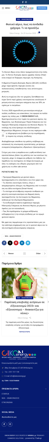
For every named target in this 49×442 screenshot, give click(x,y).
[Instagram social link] (25, 2)
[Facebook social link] (22, 2)
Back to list (24, 253)
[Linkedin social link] (22, 243)
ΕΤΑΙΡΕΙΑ (5, 394)
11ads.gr (38, 438)
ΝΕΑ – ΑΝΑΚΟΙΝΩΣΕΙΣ (10, 398)
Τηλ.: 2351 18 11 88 (12, 372)
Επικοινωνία (42, 8)
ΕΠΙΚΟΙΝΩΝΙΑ (7, 402)
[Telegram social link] (28, 243)
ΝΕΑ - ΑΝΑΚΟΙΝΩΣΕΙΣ (24, 19)
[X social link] (10, 243)
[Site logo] (24, 8)
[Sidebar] (3, 136)
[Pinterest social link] (16, 243)
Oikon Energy (15, 33)
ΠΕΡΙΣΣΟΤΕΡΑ (24, 332)
